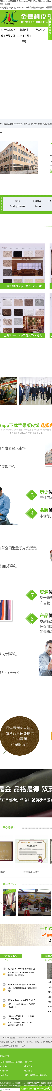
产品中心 (40, 29)
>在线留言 (28, 1071)
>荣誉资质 (4, 1071)
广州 (48, 1086)
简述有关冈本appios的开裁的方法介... (22, 1000)
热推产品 (3, 1086)
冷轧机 (22, 1046)
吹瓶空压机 (10, 1042)
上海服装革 (37, 201)
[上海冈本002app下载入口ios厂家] (22, 266)
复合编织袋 (42, 1038)
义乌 (25, 1086)
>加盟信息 (28, 1066)
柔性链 (48, 1042)
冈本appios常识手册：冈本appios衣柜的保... (21, 1017)
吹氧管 (34, 1038)
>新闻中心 (4, 1075)
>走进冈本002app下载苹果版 (11, 1062)
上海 (44, 1086)
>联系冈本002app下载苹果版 (35, 1075)
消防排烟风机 (20, 1042)
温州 (37, 1086)
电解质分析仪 (14, 1046)
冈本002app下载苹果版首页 (8, 30)
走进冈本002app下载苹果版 (24, 30)
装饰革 (27, 124)
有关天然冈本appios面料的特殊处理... (22, 969)
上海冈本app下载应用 (17, 206)
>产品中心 (4, 1066)
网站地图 (6, 1090)
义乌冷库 (20, 1038)
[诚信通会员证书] (21, 851)
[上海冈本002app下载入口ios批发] (22, 315)
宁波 (40, 1086)
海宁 (29, 1086)
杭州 (33, 1086)
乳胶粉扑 (28, 1038)
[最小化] (48, 1088)
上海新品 (16, 201)
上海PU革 (37, 206)
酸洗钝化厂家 (40, 1042)
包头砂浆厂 (30, 1042)
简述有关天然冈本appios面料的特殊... (22, 985)
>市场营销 (28, 1062)
